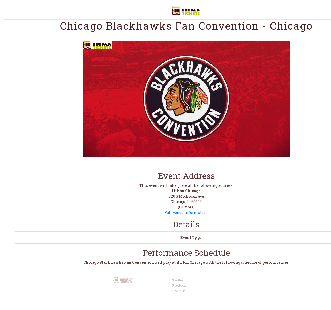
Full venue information (186, 212)
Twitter (177, 280)
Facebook (179, 285)
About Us (179, 291)
